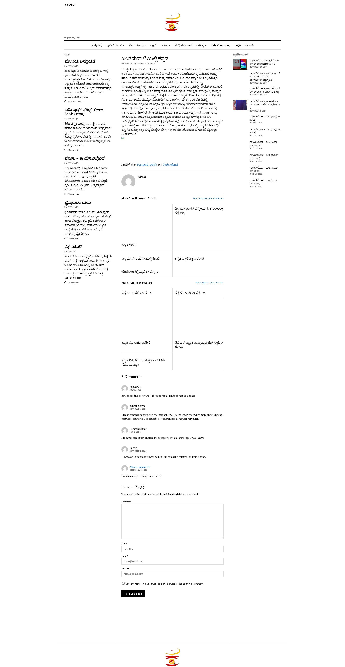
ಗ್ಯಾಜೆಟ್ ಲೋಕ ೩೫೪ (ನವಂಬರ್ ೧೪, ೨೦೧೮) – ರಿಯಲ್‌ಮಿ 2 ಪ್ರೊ (265, 90)
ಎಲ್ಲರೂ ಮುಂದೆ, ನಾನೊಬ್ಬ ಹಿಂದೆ (140, 258)
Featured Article (147, 165)
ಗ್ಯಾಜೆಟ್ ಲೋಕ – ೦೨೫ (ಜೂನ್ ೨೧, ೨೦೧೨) (264, 156)
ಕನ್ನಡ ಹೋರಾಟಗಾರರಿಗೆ (135, 342)
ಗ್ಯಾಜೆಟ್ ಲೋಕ (114, 45)
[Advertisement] (142, 150)
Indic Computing (220, 45)
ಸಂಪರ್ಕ (249, 45)
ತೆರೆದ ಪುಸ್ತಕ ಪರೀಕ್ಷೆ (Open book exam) (83, 111)
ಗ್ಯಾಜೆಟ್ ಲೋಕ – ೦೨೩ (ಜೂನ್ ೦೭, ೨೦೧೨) (263, 182)
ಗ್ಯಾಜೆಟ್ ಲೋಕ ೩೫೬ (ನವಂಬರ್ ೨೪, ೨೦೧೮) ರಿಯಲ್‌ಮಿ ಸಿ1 (264, 62)
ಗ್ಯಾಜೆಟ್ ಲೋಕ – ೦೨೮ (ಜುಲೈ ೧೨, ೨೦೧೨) (265, 118)
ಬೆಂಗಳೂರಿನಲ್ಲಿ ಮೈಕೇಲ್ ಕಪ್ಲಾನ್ (140, 271)
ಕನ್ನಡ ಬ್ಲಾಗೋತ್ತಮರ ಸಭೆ (189, 258)
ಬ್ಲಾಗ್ (153, 45)
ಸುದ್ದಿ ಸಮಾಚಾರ (183, 45)
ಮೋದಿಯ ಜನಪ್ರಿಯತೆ (79, 61)
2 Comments (73, 150)
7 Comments (73, 194)
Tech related (170, 165)
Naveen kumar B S (140, 466)
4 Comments (73, 282)
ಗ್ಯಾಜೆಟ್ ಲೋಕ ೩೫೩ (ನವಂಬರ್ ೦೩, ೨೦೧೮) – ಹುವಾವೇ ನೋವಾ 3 (265, 104)
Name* (124, 543)
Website (125, 568)
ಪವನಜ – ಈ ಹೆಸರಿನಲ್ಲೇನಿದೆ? (85, 158)
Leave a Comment (75, 101)
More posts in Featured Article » (208, 198)
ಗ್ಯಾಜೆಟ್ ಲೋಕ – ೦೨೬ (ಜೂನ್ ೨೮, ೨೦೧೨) (263, 143)
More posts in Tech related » (210, 282)
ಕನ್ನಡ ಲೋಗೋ (137, 45)
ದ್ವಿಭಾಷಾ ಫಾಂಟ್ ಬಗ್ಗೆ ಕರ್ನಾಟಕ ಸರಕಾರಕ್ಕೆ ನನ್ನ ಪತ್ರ (199, 210)
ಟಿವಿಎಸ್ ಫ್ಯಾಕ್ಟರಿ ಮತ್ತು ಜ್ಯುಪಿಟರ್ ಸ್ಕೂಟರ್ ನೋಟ (199, 344)
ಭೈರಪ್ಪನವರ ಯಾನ (77, 202)
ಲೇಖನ (164, 45)
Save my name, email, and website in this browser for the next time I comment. (165, 583)
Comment (126, 501)
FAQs (237, 45)
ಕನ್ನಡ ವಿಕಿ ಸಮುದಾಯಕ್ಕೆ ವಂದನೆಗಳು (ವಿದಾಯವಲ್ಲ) (143, 362)
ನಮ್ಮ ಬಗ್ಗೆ (97, 45)
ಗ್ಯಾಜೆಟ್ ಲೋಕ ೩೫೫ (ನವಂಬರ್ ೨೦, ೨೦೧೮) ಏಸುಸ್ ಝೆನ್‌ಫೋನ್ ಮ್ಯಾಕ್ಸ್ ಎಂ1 (265, 76)
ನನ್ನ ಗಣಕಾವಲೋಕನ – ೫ (190, 292)
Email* (124, 556)
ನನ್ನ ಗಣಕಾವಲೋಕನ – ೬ (136, 292)
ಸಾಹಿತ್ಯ (200, 45)
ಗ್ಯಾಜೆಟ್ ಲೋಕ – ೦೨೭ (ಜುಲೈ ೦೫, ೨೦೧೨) (265, 131)
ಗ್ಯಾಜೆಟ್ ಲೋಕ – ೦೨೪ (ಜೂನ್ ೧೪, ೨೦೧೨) (264, 169)
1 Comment (72, 238)
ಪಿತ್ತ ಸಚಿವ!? (73, 246)
